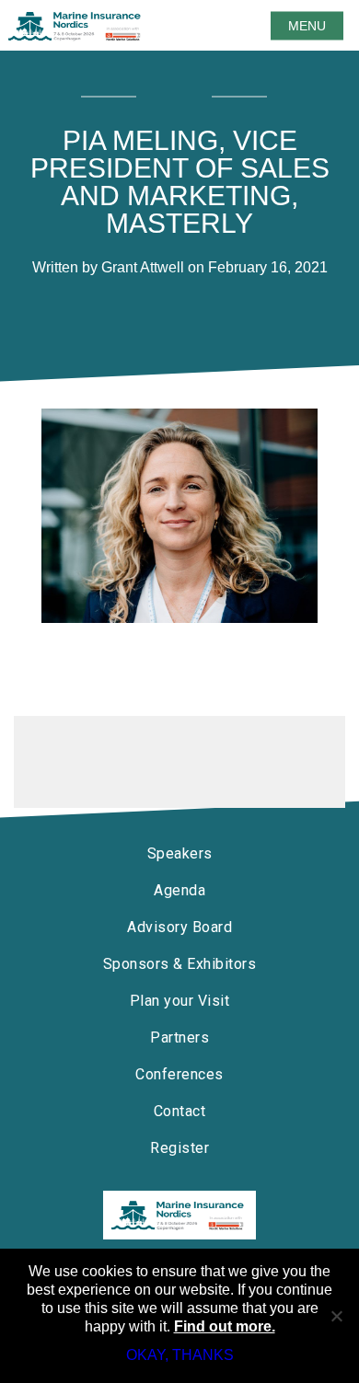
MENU (307, 25)
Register (179, 1148)
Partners (179, 1037)
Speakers (180, 853)
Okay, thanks (180, 1355)
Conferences (179, 1074)
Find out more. (224, 1326)
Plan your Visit (180, 1000)
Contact (180, 1111)
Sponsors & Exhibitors (180, 964)
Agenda (179, 890)
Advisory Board (179, 927)
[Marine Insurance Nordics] (179, 1215)
